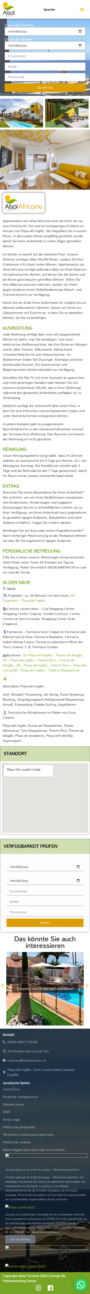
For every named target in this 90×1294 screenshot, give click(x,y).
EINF (6, 1111)
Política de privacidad (19, 1127)
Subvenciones (13, 1104)
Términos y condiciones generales (28, 1134)
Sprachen (49, 9)
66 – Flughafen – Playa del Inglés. (40, 598)
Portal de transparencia (20, 1096)
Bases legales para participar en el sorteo (34, 1149)
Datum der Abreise (18, 39)
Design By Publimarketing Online (34, 1278)
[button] (81, 9)
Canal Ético (11, 1089)
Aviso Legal (11, 1119)
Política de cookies (17, 1142)
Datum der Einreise (19, 25)
